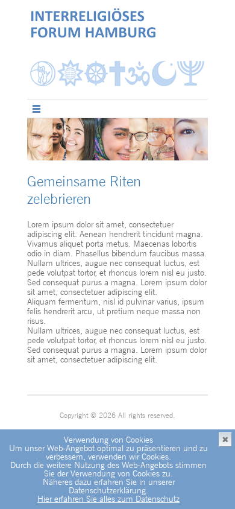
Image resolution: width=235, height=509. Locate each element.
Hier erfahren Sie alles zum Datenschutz (108, 499)
